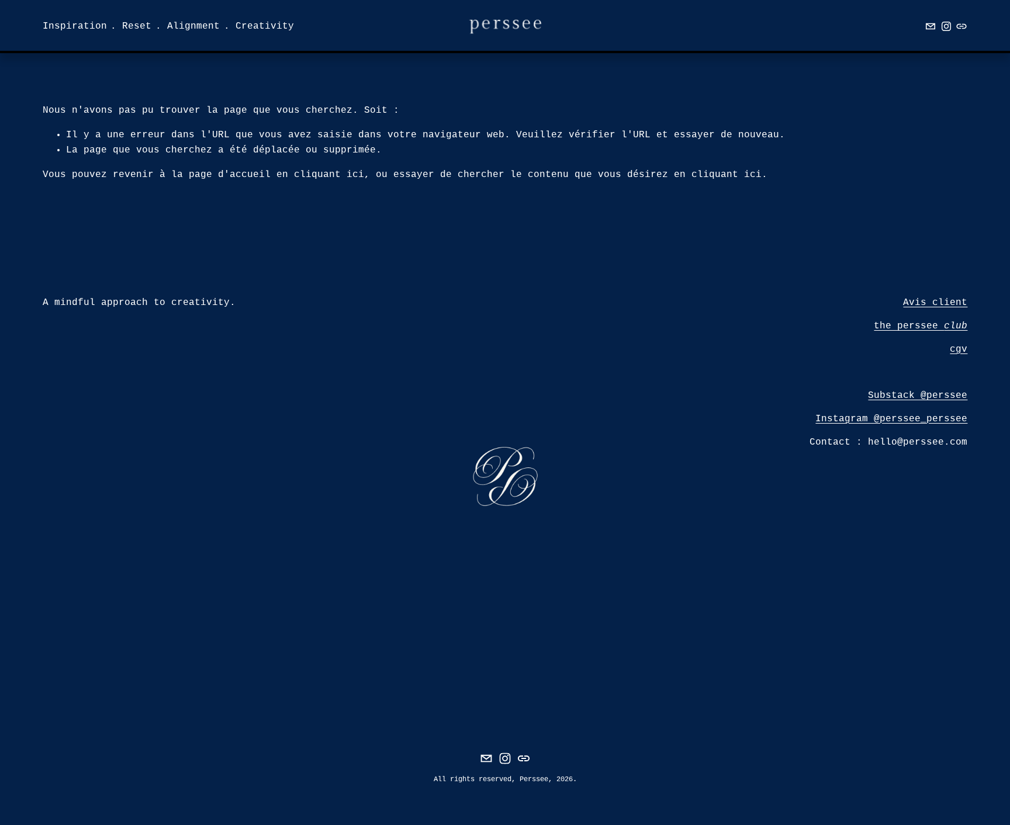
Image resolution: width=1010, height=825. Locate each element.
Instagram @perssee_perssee (891, 419)
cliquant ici (329, 174)
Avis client (935, 302)
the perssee (920, 326)
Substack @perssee (917, 395)
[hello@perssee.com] (930, 26)
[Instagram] (946, 26)
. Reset (130, 26)
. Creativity (259, 26)
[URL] (961, 26)
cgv (958, 349)
